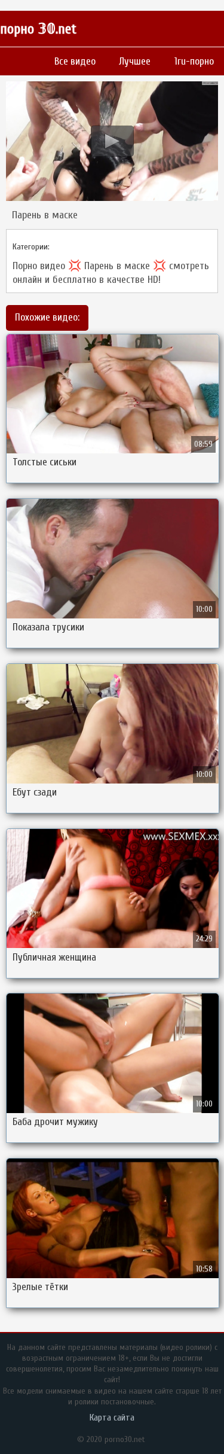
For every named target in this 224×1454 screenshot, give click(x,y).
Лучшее (135, 61)
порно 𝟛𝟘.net (38, 29)
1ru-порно (194, 61)
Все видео (75, 61)
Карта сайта (112, 1417)
